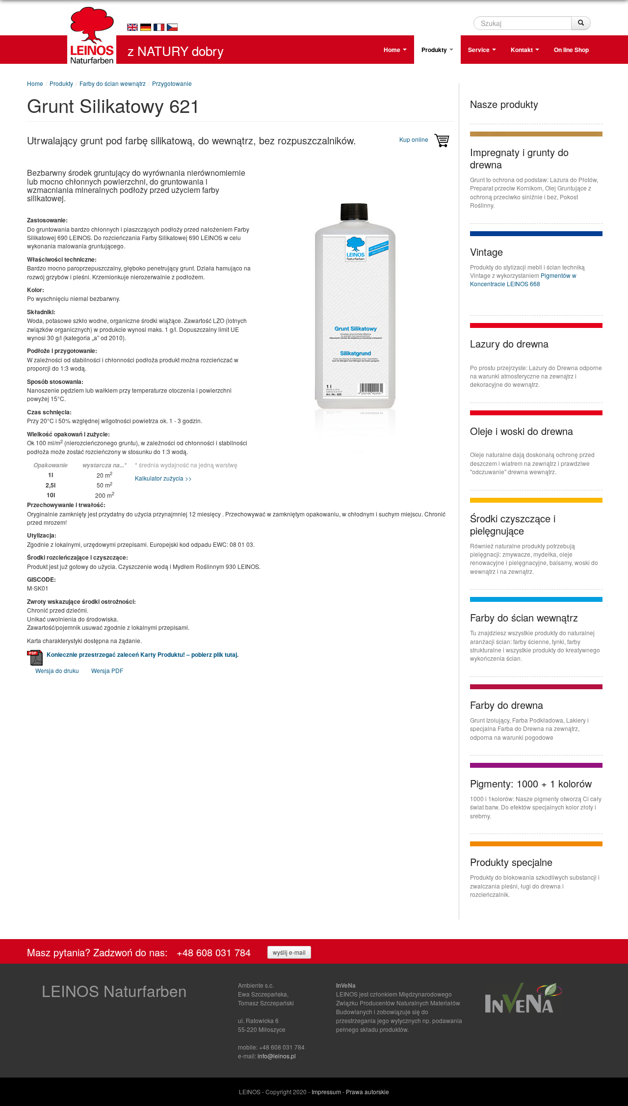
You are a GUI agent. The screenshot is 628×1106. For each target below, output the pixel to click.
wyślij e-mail (289, 952)
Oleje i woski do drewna (521, 431)
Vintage (486, 251)
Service (479, 49)
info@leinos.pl (277, 1056)
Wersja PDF (107, 670)
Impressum (326, 1091)
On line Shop (571, 49)
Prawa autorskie (367, 1091)
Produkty (434, 49)
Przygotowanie (172, 83)
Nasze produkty (504, 104)
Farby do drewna (506, 705)
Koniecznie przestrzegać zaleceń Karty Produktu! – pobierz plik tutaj (142, 654)
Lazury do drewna (509, 343)
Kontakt (522, 49)
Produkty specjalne (511, 862)
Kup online (414, 139)
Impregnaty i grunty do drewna (519, 158)
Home (393, 49)
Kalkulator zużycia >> (163, 478)
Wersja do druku (57, 670)
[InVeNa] (523, 997)
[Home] (91, 39)
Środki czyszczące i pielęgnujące (512, 524)
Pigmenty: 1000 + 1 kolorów (531, 783)
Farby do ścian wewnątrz (112, 83)
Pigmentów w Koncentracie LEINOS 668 (523, 279)
